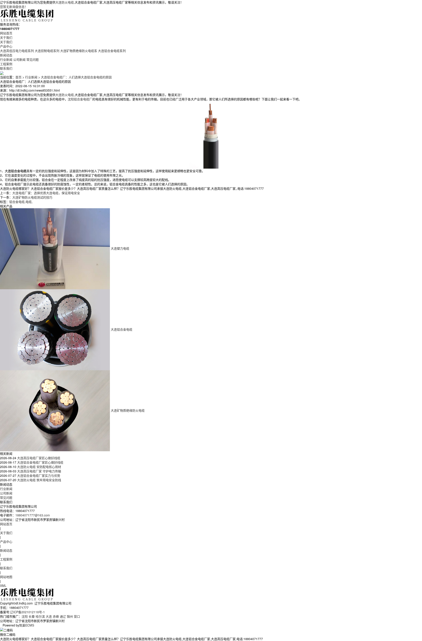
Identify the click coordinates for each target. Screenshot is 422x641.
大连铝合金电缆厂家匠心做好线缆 (39, 462)
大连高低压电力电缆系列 (17, 50)
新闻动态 (6, 55)
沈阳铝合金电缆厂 (80, 99)
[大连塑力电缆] (55, 248)
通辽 (63, 616)
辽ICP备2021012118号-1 (27, 612)
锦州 (70, 616)
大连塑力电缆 (120, 248)
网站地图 (6, 577)
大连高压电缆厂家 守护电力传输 (38, 471)
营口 (77, 616)
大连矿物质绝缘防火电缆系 (78, 50)
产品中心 (6, 46)
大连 (49, 616)
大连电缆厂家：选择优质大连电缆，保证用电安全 (46, 193)
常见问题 (32, 59)
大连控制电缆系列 (47, 50)
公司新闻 (19, 59)
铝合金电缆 (17, 201)
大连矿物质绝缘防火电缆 (128, 410)
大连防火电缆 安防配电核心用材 (38, 466)
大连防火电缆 (64, 2)
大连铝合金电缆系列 (112, 50)
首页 (18, 77)
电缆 (28, 201)
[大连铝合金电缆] (55, 329)
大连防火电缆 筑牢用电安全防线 (38, 480)
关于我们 (6, 37)
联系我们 (6, 68)
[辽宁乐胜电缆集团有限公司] (27, 15)
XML (3, 585)
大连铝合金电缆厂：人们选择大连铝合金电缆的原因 (76, 77)
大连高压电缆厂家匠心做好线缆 (38, 458)
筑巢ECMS (26, 625)
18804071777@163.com (32, 515)
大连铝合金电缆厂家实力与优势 (38, 475)
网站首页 (6, 33)
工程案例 (6, 64)
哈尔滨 (40, 616)
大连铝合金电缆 (121, 329)
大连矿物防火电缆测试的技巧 (32, 197)
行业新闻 (6, 59)
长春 (32, 616)
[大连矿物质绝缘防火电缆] (55, 410)
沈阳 (25, 616)
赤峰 (56, 616)
